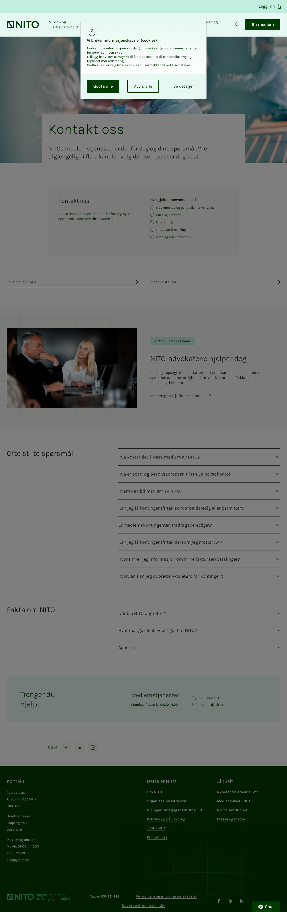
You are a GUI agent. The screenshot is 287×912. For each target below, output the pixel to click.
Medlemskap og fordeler (204, 24)
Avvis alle (143, 86)
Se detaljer (183, 86)
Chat (269, 906)
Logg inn (267, 6)
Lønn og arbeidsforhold (65, 24)
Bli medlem (263, 24)
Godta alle (103, 86)
